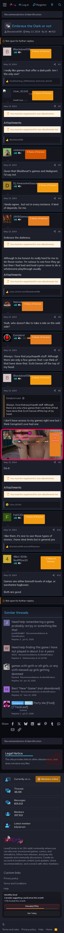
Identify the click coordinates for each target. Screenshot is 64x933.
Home (49, 929)
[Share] (55, 64)
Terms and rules (10, 929)
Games (23, 710)
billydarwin (20, 827)
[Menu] (5, 4)
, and (31, 81)
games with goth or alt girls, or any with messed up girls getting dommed (35, 670)
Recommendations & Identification (35, 654)
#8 (59, 390)
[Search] (59, 5)
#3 (59, 165)
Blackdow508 (14, 31)
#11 (59, 575)
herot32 (15, 691)
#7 (59, 350)
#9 (59, 462)
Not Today (32, 913)
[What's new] (52, 5)
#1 (59, 64)
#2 (59, 106)
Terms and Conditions (15, 883)
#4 (59, 198)
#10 (59, 530)
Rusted (15, 677)
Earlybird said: (13, 398)
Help (6, 888)
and (25, 291)
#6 (59, 317)
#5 (59, 231)
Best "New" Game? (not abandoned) (36, 688)
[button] (3, 924)
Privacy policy (11, 878)
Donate (32, 906)
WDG (14, 654)
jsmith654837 (18, 633)
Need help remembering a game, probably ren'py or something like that (34, 626)
